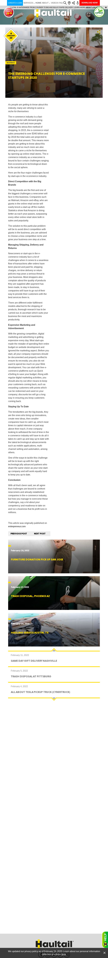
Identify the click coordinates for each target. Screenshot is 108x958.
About (45, 3)
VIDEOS (54, 3)
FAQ (61, 3)
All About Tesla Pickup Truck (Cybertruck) (40, 692)
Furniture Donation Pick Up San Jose (37, 559)
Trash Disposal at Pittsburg (31, 676)
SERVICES (28, 3)
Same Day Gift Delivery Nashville (34, 660)
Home (38, 3)
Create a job (15, 3)
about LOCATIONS (93, 7)
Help (105, 939)
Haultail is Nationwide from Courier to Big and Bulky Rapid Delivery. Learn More (54, 7)
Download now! (90, 3)
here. (63, 954)
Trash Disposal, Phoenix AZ (30, 596)
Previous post (19, 533)
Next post (40, 533)
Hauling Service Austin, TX (30, 632)
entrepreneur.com (17, 526)
